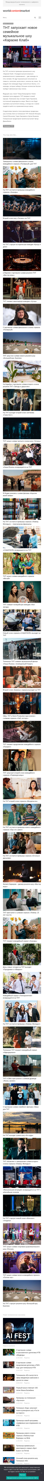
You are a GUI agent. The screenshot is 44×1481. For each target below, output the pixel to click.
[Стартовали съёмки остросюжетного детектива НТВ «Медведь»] (9, 1350)
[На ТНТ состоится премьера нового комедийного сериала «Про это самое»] (22, 805)
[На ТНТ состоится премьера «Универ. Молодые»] (22, 1001)
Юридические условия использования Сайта (22, 1478)
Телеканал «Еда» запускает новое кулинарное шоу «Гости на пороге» (27, 1410)
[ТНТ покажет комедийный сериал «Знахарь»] (22, 918)
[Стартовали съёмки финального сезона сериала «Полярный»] (22, 305)
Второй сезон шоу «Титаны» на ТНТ (16, 218)
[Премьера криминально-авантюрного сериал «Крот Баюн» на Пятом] (9, 1445)
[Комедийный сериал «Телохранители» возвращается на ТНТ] (22, 973)
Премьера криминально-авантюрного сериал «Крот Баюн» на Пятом (26, 1448)
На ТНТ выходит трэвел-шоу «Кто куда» (18, 1135)
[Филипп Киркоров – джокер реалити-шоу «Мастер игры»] (22, 862)
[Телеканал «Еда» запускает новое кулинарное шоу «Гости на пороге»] (9, 1408)
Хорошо (22, 1475)
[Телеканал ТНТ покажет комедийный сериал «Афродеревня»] (22, 1027)
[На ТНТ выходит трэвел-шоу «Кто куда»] (22, 1113)
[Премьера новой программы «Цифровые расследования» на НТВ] (9, 1420)
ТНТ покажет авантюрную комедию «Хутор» (20, 301)
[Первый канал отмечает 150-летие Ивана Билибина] (9, 1388)
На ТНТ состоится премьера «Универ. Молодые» (21, 1024)
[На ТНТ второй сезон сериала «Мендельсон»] (22, 779)
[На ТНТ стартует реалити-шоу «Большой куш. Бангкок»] (22, 1281)
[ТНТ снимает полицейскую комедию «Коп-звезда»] (22, 582)
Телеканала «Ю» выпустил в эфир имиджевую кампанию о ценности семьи (27, 1377)
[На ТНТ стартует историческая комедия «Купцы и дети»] (22, 222)
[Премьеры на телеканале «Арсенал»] (9, 1398)
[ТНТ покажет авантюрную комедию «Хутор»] (22, 279)
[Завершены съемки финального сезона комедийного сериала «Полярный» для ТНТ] (22, 139)
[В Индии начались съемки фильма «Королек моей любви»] (22, 471)
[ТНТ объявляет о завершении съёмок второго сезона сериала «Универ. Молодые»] (22, 1139)
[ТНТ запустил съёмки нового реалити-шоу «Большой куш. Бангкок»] (22, 333)
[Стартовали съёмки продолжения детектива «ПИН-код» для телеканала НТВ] (9, 1362)
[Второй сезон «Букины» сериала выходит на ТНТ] (22, 667)
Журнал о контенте (8, 23)
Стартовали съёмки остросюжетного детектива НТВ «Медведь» (28, 1352)
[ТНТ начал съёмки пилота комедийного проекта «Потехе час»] (22, 1252)
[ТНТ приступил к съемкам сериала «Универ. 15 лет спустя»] (22, 890)
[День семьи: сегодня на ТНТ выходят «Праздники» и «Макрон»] (22, 945)
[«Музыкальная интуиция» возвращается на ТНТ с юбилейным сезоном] (22, 1167)
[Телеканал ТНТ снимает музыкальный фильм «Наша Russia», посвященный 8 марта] (22, 639)
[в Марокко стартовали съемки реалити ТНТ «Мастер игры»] (22, 250)
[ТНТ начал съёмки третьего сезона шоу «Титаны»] (22, 418)
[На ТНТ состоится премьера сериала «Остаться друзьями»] (22, 833)
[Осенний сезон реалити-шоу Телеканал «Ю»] (9, 1458)
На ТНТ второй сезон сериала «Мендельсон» (20, 801)
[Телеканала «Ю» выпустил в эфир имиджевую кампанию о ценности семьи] (9, 1375)
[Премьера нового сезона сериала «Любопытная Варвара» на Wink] (9, 1433)
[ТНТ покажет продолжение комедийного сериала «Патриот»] (22, 722)
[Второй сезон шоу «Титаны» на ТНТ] (22, 196)
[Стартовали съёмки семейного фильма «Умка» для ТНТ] (22, 1084)
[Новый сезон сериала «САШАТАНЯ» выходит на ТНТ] (22, 610)
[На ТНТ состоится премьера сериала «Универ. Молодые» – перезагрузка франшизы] (22, 499)
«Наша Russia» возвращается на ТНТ (17, 467)
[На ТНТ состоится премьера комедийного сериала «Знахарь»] (22, 167)
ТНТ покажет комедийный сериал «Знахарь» (20, 941)
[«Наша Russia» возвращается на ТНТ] (22, 445)
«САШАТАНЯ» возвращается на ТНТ (17, 550)
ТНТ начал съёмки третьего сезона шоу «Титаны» (22, 441)
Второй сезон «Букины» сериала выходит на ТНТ (22, 690)
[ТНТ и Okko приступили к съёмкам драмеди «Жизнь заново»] (22, 1056)
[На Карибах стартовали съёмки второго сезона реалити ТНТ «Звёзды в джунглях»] (22, 362)
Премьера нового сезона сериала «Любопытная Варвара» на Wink (25, 1435)
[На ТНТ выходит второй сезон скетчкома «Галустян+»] (22, 390)
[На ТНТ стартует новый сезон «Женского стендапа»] (22, 1196)
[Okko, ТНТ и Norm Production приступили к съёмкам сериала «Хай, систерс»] (22, 693)
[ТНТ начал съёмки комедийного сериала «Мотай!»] (22, 554)
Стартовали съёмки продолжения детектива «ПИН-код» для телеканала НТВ (28, 1365)
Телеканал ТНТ (8, 126)
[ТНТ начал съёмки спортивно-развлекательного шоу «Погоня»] (22, 1224)
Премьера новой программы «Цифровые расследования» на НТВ (28, 1423)
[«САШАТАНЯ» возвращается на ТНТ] (22, 527)
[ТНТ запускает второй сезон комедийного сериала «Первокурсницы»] (22, 750)
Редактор (27, 1358)
